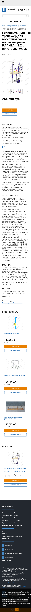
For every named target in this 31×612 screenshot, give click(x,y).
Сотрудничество (7, 515)
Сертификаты (9, 557)
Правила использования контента (12, 536)
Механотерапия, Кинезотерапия (12, 303)
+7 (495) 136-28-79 (23, 9)
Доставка (5, 518)
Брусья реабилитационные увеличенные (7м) (13, 418)
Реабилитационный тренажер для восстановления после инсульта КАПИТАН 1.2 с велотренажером (15, 470)
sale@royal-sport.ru (10, 582)
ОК (17, 609)
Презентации (9, 549)
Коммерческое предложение (13, 553)
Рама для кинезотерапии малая (14, 375)
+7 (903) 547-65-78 (23, 10)
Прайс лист (8, 545)
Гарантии (4, 523)
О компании (5, 513)
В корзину (9, 110)
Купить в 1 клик (10, 114)
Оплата (16, 515)
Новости (16, 518)
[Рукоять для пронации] (15, 322)
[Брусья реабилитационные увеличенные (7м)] (15, 406)
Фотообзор (17, 520)
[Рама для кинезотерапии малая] (15, 364)
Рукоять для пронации (11, 333)
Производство (18, 513)
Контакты (5, 520)
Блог (15, 523)
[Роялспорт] (8, 11)
